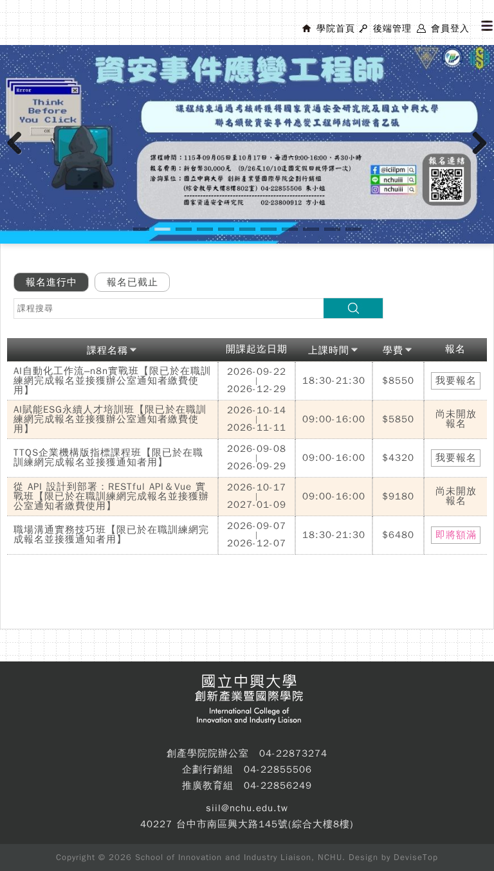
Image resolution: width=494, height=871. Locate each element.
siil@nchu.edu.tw (247, 808)
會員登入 (450, 28)
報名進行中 (51, 282)
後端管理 (392, 28)
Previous (19, 156)
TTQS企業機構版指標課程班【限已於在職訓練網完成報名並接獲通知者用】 (108, 457)
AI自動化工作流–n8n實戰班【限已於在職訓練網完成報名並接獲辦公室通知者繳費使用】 (112, 380)
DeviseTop (416, 857)
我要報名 (456, 380)
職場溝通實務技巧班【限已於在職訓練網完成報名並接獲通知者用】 (111, 534)
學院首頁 (335, 28)
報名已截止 (132, 282)
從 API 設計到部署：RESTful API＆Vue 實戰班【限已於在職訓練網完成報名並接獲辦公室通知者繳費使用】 (111, 496)
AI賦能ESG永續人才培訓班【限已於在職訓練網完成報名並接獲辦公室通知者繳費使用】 (110, 419)
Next (480, 156)
